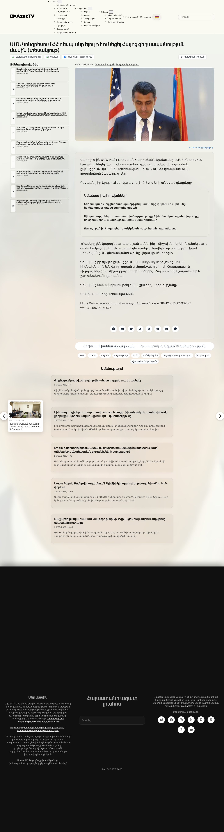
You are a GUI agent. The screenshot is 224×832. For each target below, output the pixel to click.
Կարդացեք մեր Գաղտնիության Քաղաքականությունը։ (40, 720)
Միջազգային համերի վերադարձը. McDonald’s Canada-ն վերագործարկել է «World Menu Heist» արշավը (38, 202)
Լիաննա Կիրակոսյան (117, 346)
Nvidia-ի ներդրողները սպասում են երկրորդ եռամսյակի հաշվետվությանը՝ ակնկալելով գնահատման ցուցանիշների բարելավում (106, 450)
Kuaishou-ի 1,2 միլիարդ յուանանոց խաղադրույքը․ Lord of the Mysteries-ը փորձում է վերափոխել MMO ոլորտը (40, 158)
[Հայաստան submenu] (90, 8)
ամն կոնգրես (150, 355)
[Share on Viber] (175, 328)
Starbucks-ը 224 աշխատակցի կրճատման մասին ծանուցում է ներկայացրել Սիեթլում (40, 128)
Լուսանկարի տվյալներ (202, 147)
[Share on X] (148, 328)
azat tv (92, 355)
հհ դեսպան (202, 355)
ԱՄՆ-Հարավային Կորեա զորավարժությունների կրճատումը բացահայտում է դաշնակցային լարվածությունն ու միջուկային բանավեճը (40, 172)
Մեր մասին (16, 727)
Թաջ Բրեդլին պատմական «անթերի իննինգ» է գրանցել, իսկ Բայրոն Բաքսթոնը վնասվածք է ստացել (109, 521)
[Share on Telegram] (113, 328)
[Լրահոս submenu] (60, 1)
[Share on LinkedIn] (166, 328)
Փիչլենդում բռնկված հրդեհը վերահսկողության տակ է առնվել (97, 380)
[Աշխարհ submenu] (111, 12)
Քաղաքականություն (127, 64)
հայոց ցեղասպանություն (177, 355)
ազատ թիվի (121, 355)
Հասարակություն (105, 64)
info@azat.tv (187, 705)
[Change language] (156, 17)
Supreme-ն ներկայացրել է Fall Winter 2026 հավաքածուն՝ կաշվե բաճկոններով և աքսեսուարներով (35, 85)
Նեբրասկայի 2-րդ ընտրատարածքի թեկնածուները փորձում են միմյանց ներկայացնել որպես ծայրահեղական (135, 205)
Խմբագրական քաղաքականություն (44, 727)
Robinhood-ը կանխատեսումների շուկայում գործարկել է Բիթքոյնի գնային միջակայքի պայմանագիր (37, 70)
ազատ (105, 355)
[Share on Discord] (122, 328)
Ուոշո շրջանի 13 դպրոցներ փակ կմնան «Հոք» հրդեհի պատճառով (130, 228)
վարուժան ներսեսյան (144, 361)
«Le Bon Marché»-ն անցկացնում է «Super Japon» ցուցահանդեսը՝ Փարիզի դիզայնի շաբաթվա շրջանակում (38, 99)
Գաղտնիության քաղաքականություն (38, 730)
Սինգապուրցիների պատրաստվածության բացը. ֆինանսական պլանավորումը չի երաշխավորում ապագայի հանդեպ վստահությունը (142, 218)
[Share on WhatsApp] (140, 328)
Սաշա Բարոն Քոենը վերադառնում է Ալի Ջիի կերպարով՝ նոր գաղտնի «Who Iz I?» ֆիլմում (111, 485)
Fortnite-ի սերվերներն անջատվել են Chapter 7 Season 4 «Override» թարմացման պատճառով (41, 143)
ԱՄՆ (135, 355)
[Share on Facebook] (157, 328)
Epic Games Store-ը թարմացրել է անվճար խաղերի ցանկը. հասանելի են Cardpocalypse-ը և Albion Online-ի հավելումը (42, 187)
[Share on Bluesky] (131, 328)
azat (82, 355)
